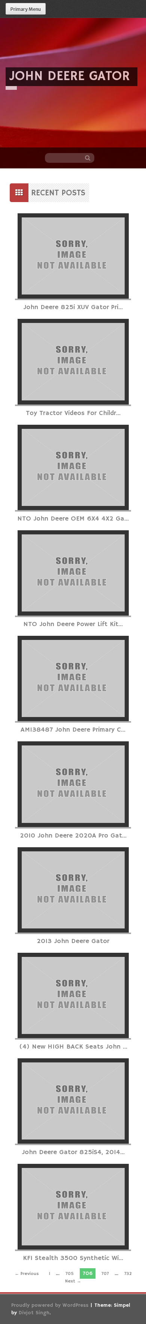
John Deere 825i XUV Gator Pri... (73, 307)
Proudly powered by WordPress (49, 1305)
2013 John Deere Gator (73, 941)
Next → (73, 1281)
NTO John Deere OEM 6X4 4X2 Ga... (73, 519)
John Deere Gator (69, 76)
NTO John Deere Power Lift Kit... (73, 624)
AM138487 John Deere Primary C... (73, 730)
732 (128, 1273)
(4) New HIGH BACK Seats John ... (73, 1047)
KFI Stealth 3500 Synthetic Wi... (73, 1258)
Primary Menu (25, 9)
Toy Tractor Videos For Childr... (73, 413)
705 (70, 1273)
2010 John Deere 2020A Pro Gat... (73, 836)
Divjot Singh (34, 1312)
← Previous (27, 1273)
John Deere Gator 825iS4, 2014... (73, 1152)
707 (105, 1273)
